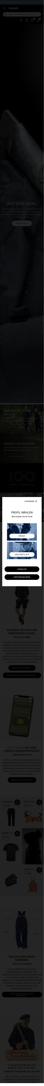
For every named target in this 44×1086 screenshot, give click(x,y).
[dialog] (22, 541)
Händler (22, 569)
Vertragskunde (22, 577)
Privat (22, 536)
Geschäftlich (22, 554)
